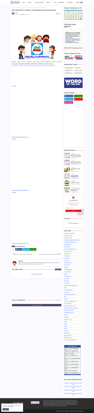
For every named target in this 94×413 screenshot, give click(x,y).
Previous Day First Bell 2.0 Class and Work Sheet (43, 65)
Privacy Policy (74, 411)
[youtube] (16, 403)
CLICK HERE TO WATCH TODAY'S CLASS (21, 65)
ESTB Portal (67, 333)
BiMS (65, 287)
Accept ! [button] (6, 409)
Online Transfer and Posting (70, 285)
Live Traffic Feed (72, 346)
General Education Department (71, 308)
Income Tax (66, 292)
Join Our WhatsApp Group (70, 249)
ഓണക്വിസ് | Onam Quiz (75, 169)
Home (23, 2)
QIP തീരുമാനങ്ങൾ (68, 269)
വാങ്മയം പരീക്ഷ (78, 70)
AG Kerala (66, 330)
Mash (19, 261)
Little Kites (66, 317)
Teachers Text (68, 70)
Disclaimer (80, 411)
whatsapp (79, 96)
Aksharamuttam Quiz (79, 73)
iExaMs (65, 314)
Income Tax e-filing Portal (70, 339)
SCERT (65, 326)
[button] (81, 2)
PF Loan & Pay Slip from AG (70, 301)
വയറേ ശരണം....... (70, 349)
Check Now (10, 406)
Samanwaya (67, 283)
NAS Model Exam (68, 73)
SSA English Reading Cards (70, 242)
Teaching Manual (69, 67)
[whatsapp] (20, 403)
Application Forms (68, 235)
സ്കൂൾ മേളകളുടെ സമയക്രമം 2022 (75, 176)
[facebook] (14, 403)
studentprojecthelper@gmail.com (72, 38)
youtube (79, 99)
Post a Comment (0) (37, 305)
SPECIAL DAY (67, 265)
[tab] (24, 2)
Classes (48, 2)
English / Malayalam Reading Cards (72, 240)
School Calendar (67, 262)
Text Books (70, 2)
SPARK (65, 274)
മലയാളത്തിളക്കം (67, 244)
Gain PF (66, 299)
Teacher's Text (67, 253)
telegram (69, 99)
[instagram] (22, 403)
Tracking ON (76, 374)
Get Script (68, 374)
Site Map (62, 411)
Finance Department (68, 310)
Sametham (66, 280)
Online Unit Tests (68, 237)
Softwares (78, 2)
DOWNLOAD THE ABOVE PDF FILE (20, 137)
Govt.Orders (67, 258)
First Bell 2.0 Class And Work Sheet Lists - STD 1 (73, 384)
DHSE (65, 321)
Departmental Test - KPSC (70, 305)
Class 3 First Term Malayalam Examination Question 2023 (76, 190)
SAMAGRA (66, 278)
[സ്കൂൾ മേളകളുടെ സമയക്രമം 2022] (67, 176)
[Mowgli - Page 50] (67, 183)
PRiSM (65, 328)
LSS (55, 2)
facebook (69, 96)
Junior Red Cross (68, 335)
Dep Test (66, 267)
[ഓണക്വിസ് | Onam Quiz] (67, 169)
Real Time (72, 374)
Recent (29, 2)
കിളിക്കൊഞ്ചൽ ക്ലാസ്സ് (69, 233)
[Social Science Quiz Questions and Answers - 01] (67, 155)
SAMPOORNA (67, 276)
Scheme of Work (67, 251)
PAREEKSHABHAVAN (69, 312)
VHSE (65, 324)
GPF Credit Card (67, 303)
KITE (65, 296)
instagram (69, 102)
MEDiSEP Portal (67, 337)
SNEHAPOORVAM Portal (69, 294)
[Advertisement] (37, 25)
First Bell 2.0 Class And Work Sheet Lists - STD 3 (73, 391)
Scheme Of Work (39, 2)
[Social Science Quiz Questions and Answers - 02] (67, 162)
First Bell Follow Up (19, 7)
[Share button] (38, 249)
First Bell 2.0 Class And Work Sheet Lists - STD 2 (73, 387)
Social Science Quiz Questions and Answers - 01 (77, 155)
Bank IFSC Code (67, 319)
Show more (58, 269)
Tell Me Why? (67, 246)
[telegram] (18, 403)
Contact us (67, 411)
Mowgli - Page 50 (75, 182)
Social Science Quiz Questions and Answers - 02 (77, 162)
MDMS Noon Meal (68, 290)
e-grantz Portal (67, 271)
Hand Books (61, 2)
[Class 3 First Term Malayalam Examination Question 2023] (67, 190)
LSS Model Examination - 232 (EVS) (72, 351)
